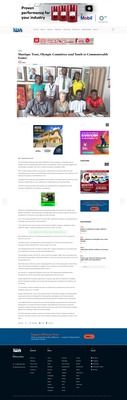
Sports (50, 29)
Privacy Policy (33, 367)
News (42, 29)
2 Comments (84, 243)
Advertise (32, 361)
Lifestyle (66, 29)
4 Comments (84, 233)
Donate (93, 209)
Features (76, 29)
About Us (32, 358)
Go (106, 164)
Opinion (58, 29)
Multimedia (86, 29)
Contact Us (33, 370)
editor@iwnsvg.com (20, 367)
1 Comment (84, 251)
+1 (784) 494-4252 (20, 364)
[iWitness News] (17, 350)
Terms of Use (33, 364)
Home (36, 29)
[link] (17, 30)
